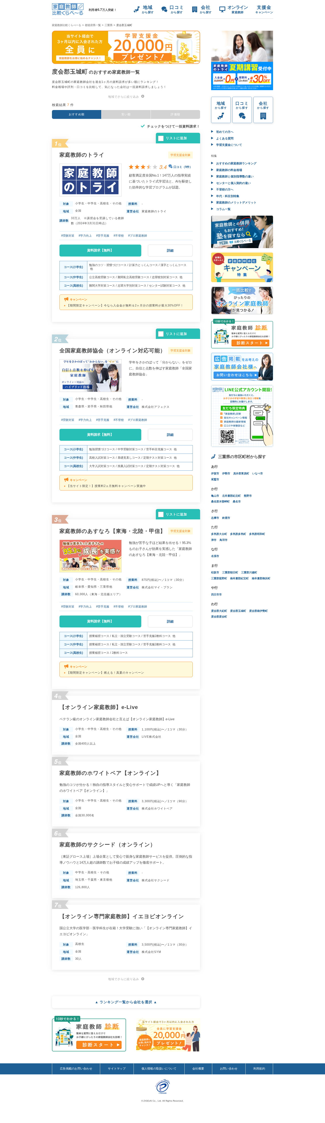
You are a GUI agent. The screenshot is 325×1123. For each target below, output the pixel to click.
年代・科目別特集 (227, 196)
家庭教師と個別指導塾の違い (234, 176)
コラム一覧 (223, 209)
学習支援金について (228, 144)
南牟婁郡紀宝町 (239, 578)
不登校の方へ (224, 189)
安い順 (126, 114)
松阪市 (215, 572)
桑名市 (237, 501)
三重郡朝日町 (230, 572)
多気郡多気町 (238, 534)
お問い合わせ (229, 1068)
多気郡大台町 (219, 534)
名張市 (215, 556)
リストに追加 (176, 138)
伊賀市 (215, 473)
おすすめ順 (77, 114)
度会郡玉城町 (238, 610)
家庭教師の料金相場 (228, 170)
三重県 (109, 25)
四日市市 (216, 594)
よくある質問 (224, 138)
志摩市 (215, 517)
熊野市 (248, 495)
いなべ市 (257, 473)
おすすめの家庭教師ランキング (235, 163)
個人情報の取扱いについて (159, 1068)
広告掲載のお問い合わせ (76, 1068)
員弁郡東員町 (241, 473)
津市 (213, 540)
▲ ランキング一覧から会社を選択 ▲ (126, 1002)
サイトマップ (117, 1068)
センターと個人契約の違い (233, 183)
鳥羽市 (224, 540)
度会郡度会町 (219, 616)
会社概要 (198, 1068)
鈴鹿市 (226, 517)
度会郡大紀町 (219, 610)
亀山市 (215, 495)
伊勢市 (226, 473)
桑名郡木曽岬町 (220, 501)
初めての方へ (224, 131)
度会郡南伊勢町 (258, 610)
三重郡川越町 (249, 572)
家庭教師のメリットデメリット (235, 202)
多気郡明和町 (257, 534)
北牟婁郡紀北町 (231, 495)
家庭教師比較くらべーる (66, 25)
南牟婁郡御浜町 (261, 578)
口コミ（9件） (183, 167)
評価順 (175, 114)
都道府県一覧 (93, 25)
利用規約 (259, 1068)
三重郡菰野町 (219, 578)
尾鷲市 (215, 479)
